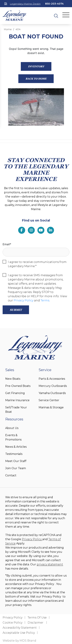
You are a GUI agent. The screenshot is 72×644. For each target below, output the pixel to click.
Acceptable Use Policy (19, 632)
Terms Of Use (37, 617)
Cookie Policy (12, 622)
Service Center (49, 400)
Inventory (36, 66)
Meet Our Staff (15, 461)
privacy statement (50, 564)
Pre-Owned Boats (17, 386)
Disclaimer (36, 622)
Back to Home (36, 78)
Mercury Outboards (53, 386)
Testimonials (13, 454)
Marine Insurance (17, 400)
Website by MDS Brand (19, 640)
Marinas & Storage (51, 407)
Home (8, 29)
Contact (10, 475)
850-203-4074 (54, 3)
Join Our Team (15, 468)
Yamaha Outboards (52, 393)
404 (18, 29)
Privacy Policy (23, 300)
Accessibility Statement (20, 627)
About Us (11, 428)
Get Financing (15, 393)
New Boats (12, 378)
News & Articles (16, 446)
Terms (45, 300)
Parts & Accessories (52, 378)
